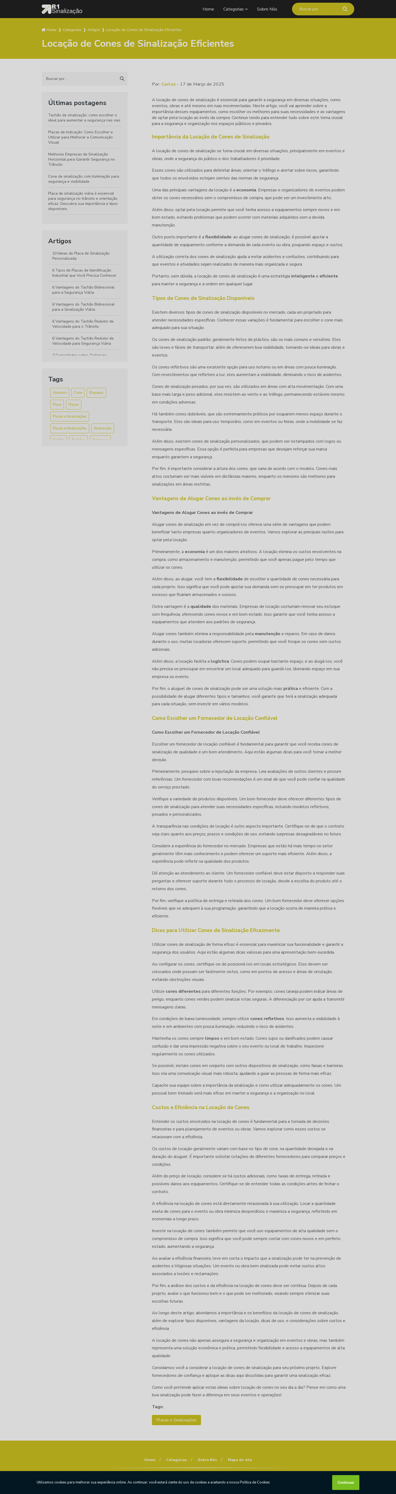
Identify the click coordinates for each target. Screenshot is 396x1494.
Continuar (346, 1483)
